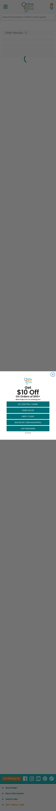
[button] (27, 404)
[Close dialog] (53, 374)
